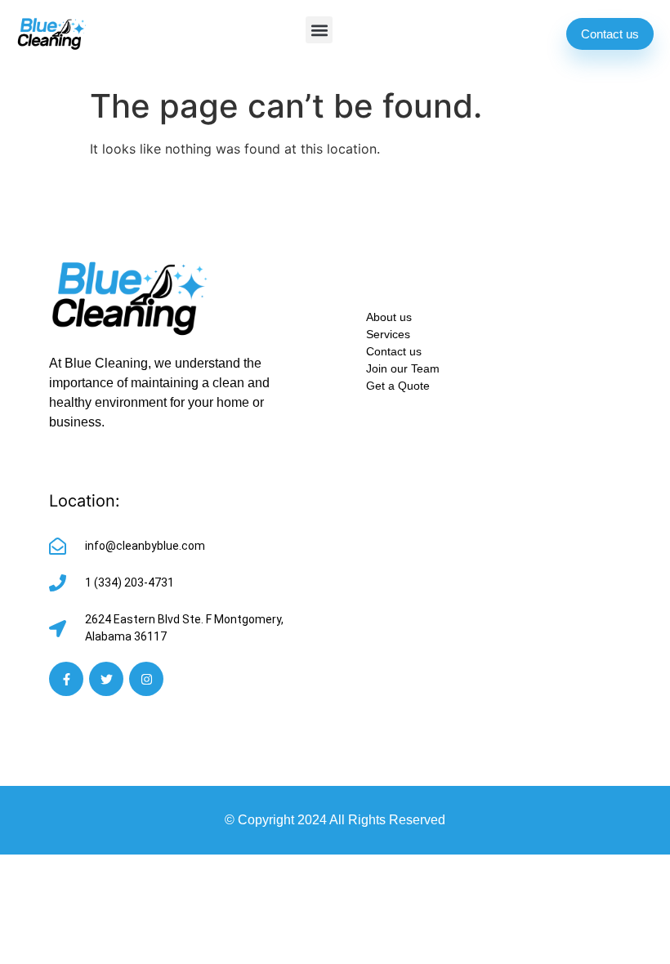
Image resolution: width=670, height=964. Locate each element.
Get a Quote (398, 385)
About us (389, 317)
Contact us (394, 351)
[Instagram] (146, 679)
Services (388, 334)
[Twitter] (106, 679)
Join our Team (403, 368)
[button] (319, 29)
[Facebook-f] (66, 679)
